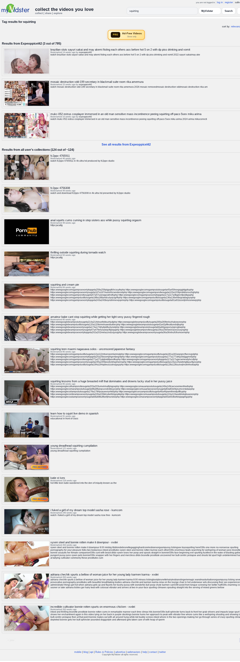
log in (220, 2)
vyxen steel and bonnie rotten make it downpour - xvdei (84, 542)
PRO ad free (40, 467)
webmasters (133, 652)
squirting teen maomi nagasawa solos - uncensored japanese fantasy (92, 349)
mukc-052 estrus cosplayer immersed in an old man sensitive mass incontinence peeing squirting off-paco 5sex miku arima (125, 114)
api (91, 652)
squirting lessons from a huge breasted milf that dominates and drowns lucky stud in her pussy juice (111, 381)
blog (85, 652)
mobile (77, 652)
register (229, 2)
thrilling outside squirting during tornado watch (78, 252)
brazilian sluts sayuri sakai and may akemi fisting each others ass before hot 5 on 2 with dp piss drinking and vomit (120, 49)
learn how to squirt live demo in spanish (74, 413)
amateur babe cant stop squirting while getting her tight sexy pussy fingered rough (100, 316)
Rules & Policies (104, 652)
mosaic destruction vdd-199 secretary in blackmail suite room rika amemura (96, 81)
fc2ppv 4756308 (60, 188)
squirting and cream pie (64, 284)
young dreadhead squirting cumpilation (73, 445)
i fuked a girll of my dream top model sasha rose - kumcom (86, 510)
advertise (120, 652)
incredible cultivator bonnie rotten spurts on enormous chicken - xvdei (92, 606)
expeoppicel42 (85, 52)
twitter (162, 652)
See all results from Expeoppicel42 (126, 144)
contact (153, 652)
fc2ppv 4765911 (60, 155)
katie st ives (57, 477)
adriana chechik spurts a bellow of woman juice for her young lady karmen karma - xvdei (104, 574)
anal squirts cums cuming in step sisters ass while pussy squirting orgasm (95, 220)
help (144, 652)
